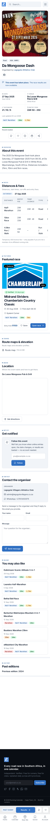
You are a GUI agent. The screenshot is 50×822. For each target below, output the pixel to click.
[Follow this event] (11, 136)
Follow (20, 463)
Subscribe (40, 783)
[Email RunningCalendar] (26, 789)
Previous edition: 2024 (13, 671)
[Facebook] (4, 75)
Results (24, 810)
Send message (14, 549)
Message (5, 524)
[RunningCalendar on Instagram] (13, 789)
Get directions (13, 419)
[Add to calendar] (32, 136)
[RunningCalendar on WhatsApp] (22, 789)
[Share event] (39, 136)
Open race (36, 325)
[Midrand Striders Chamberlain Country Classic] (25, 296)
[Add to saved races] (18, 136)
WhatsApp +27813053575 (18, 499)
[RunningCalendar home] (4, 4)
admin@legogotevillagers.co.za (20, 494)
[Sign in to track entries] (25, 136)
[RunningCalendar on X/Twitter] (5, 789)
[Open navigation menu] (45, 4)
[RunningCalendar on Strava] (17, 789)
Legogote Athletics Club (24, 70)
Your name (6, 513)
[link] (5, 818)
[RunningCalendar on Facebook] (9, 789)
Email (28, 513)
